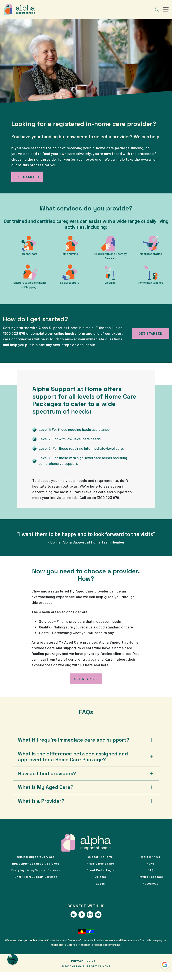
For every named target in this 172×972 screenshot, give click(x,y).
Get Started (86, 679)
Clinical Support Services (36, 856)
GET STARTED (27, 177)
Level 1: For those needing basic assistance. (75, 429)
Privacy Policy (83, 960)
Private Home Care (100, 863)
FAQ (150, 870)
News (150, 863)
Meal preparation (151, 253)
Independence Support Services (35, 863)
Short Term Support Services (35, 876)
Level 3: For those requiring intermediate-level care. (81, 448)
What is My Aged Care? (45, 787)
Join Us (100, 876)
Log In (100, 883)
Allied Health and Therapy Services (110, 256)
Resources (150, 883)
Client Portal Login (100, 870)
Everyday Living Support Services (35, 870)
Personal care (29, 253)
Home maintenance (150, 282)
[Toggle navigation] (165, 9)
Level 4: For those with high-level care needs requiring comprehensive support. (83, 460)
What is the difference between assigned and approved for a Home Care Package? (73, 757)
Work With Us (150, 856)
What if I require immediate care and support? (73, 740)
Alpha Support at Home (91, 966)
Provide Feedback (150, 876)
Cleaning (110, 282)
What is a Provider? (41, 801)
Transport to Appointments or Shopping (29, 285)
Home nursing (69, 253)
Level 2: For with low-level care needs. (70, 438)
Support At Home (100, 856)
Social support (69, 282)
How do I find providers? (47, 773)
